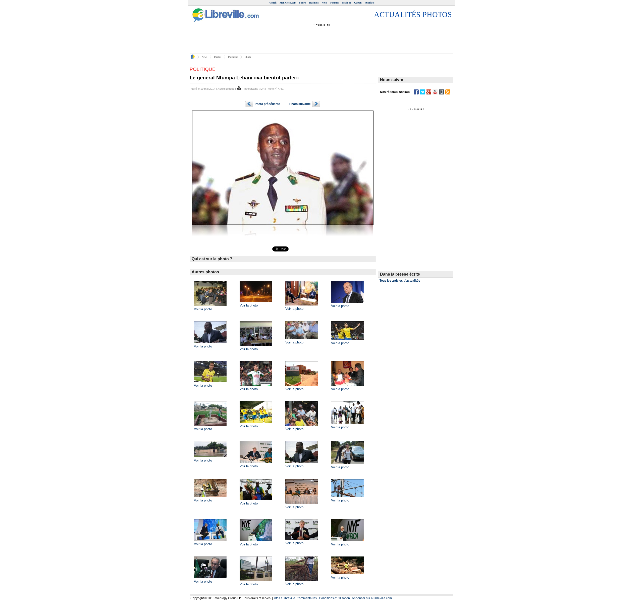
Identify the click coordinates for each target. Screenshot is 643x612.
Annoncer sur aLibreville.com (372, 598)
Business (314, 2)
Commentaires (307, 598)
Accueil (273, 2)
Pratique (346, 2)
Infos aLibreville (284, 598)
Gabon (358, 2)
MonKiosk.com (288, 2)
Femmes (334, 2)
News (324, 2)
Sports (302, 2)
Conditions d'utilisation (334, 598)
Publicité (369, 2)
